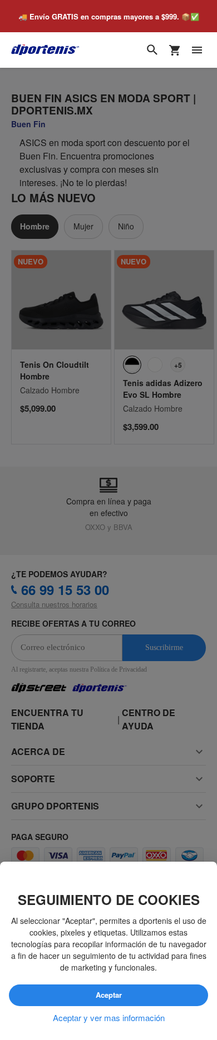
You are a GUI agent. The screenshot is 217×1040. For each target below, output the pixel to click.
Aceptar (108, 996)
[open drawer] (197, 50)
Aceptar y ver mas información (108, 1017)
